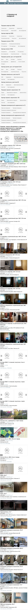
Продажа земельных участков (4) (10, 74)
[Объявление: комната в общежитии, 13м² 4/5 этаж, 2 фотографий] (13, 253)
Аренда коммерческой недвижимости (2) (12, 115)
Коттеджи (13, 59)
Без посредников (22, 30)
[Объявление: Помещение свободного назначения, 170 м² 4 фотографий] (13, 528)
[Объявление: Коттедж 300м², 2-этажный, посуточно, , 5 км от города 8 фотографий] (7, 361)
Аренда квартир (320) (7, 33)
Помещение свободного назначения (8, 110)
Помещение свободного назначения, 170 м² (11, 530)
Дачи (7, 59)
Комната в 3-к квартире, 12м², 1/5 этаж (10, 271)
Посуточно (14, 38)
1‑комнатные (3, 28)
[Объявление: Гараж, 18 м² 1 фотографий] (13, 474)
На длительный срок (5, 38)
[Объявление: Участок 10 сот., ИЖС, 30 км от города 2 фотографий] (13, 437)
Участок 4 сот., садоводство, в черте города (11, 420)
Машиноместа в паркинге (12, 92)
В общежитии (4, 43)
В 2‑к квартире (4, 46)
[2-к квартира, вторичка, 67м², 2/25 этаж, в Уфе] (7, 144)
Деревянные (13, 61)
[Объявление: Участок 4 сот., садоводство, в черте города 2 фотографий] (13, 419)
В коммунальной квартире (14, 43)
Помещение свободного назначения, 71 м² (11, 584)
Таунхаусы (19, 59)
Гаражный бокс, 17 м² (5, 511)
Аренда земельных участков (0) (10, 82)
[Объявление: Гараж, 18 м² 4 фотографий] (13, 492)
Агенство (3, 79)
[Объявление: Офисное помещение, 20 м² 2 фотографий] (13, 602)
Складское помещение (5, 112)
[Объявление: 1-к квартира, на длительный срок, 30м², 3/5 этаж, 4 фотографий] (7, 217)
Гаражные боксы (23, 92)
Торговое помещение (17, 108)
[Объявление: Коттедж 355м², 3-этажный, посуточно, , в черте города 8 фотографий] (7, 380)
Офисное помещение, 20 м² (7, 604)
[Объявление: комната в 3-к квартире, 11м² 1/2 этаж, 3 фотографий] (13, 287)
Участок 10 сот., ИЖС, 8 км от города (9, 457)
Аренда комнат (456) (7, 49)
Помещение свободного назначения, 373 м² (11, 566)
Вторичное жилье (4, 30)
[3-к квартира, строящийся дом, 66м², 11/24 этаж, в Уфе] (7, 162)
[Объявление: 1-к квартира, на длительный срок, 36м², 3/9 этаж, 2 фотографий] (7, 198)
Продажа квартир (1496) (8, 25)
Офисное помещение (5, 108)
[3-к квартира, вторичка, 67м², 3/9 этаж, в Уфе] (7, 180)
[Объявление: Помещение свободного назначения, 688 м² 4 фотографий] (13, 547)
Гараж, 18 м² (3, 475)
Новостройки (13, 30)
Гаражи (2, 92)
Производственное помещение (19, 112)
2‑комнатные (11, 28)
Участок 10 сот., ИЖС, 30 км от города (10, 439)
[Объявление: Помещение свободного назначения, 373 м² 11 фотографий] (13, 565)
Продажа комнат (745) (7, 41)
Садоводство (8, 77)
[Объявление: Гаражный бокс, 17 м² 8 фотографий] (13, 510)
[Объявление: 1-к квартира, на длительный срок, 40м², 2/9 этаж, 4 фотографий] (7, 235)
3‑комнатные (19, 28)
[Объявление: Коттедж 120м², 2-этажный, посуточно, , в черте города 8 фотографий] (7, 399)
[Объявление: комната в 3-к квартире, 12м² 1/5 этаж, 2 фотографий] (13, 270)
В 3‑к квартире (12, 46)
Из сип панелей (21, 61)
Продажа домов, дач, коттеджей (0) (11, 56)
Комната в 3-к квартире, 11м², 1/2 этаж (10, 288)
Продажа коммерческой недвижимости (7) (13, 105)
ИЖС (2, 77)
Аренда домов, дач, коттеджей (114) (11, 66)
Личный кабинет (19, 3)
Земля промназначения (18, 77)
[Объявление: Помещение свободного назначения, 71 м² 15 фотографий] (13, 583)
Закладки (12, 3)
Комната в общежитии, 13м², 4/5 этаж (10, 254)
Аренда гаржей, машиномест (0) (10, 97)
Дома (2, 59)
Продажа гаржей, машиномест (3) (10, 90)
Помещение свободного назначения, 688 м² (11, 548)
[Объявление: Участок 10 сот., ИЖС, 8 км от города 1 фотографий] (13, 455)
